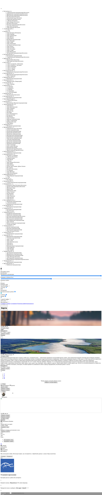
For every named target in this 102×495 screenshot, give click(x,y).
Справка (8, 303)
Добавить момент (9, 441)
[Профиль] (4, 374)
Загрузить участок (5, 431)
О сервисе (3, 303)
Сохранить (5, 427)
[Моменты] (4, 378)
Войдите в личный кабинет (51, 382)
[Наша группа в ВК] (51, 444)
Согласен (3, 456)
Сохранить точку (9, 439)
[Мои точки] (4, 375)
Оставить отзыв (4, 328)
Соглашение (14, 303)
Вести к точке (4, 387)
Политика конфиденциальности (25, 303)
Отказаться (9, 456)
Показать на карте (5, 333)
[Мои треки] (4, 377)
